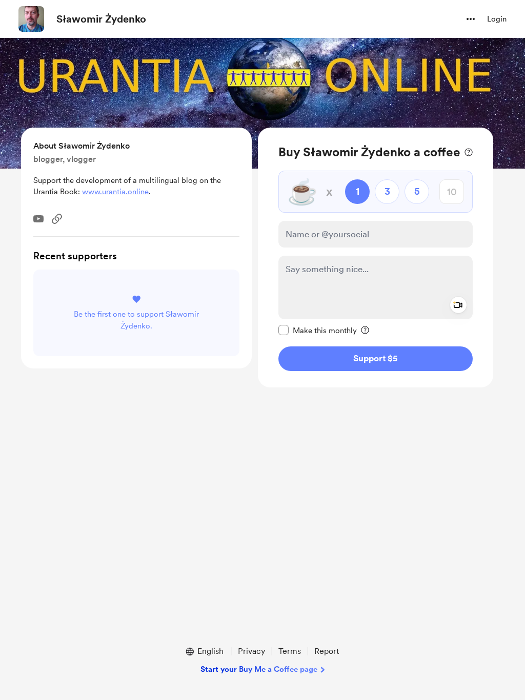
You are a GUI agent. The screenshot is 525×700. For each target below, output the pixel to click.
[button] (470, 19)
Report (326, 651)
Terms (289, 651)
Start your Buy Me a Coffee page (258, 669)
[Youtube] (38, 219)
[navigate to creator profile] (31, 19)
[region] (375, 257)
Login (497, 19)
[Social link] (57, 219)
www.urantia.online (115, 191)
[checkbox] (317, 330)
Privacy (251, 651)
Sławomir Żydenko (101, 19)
